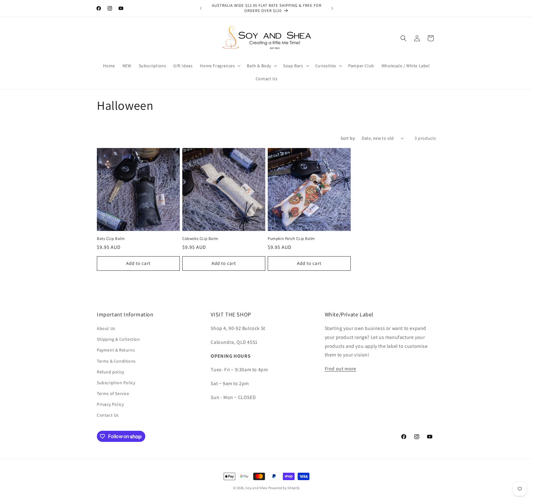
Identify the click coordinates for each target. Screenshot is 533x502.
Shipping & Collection (118, 339)
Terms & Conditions (116, 361)
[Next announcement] (332, 8)
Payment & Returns (116, 350)
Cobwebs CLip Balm (200, 238)
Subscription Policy (116, 382)
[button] (219, 65)
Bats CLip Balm (111, 238)
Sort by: (348, 138)
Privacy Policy (110, 404)
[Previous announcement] (201, 8)
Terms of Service (113, 393)
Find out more (340, 368)
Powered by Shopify (284, 488)
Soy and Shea (256, 488)
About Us (106, 328)
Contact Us (108, 415)
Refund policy (110, 372)
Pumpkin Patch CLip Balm (291, 238)
